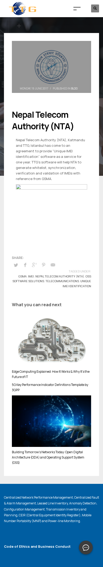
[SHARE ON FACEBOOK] (25, 265)
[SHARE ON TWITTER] (16, 265)
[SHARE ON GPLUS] (34, 265)
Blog (74, 88)
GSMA (22, 276)
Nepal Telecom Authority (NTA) (59, 276)
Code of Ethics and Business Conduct (37, 546)
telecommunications (62, 281)
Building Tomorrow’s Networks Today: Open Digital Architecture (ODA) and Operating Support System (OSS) (48, 457)
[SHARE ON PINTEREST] (44, 265)
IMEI (31, 276)
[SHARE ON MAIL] (53, 265)
